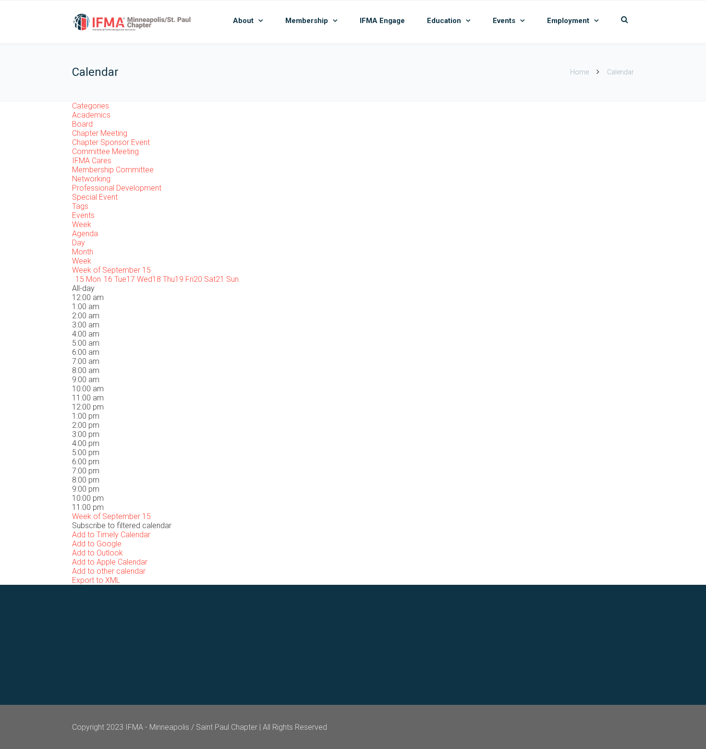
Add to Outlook (97, 552)
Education (444, 20)
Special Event (95, 197)
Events (504, 20)
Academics (91, 115)
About (243, 20)
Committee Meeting (105, 151)
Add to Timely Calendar (111, 534)
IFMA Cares (91, 160)
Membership (306, 20)
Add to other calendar (109, 571)
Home (579, 72)
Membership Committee (113, 169)
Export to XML (96, 580)
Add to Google (97, 543)
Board (82, 124)
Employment (568, 20)
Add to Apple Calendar (109, 562)
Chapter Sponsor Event (111, 142)
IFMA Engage (382, 20)
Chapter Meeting (99, 133)
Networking (91, 178)
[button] (121, 525)
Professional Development (116, 188)
